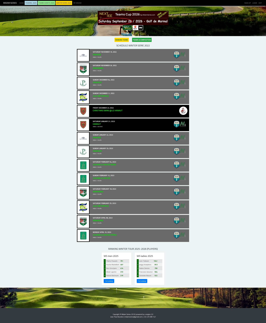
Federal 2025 (30, 3)
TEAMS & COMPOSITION (142, 40)
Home (21, 3)
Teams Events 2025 (46, 3)
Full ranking (109, 281)
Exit (260, 3)
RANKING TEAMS (121, 40)
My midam (77, 3)
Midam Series (10, 2)
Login (254, 3)
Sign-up (247, 3)
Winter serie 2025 (63, 3)
